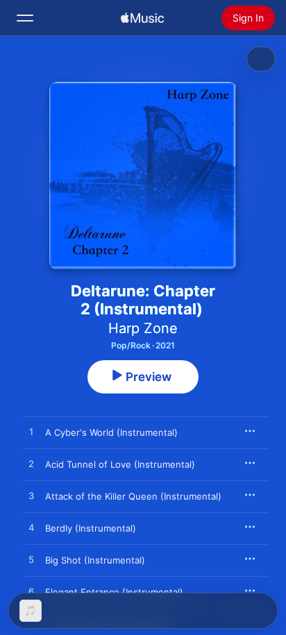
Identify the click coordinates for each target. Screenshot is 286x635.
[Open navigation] (25, 18)
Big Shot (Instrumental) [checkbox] (95, 560)
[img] (142, 18)
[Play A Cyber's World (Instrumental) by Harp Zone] (31, 432)
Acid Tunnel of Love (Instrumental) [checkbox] (120, 464)
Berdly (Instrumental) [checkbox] (90, 528)
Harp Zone (143, 328)
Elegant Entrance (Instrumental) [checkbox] (114, 592)
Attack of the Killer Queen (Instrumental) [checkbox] (133, 496)
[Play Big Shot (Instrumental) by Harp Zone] (31, 560)
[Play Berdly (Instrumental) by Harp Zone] (31, 528)
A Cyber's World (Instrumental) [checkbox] (111, 432)
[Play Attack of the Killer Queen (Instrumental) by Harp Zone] (31, 496)
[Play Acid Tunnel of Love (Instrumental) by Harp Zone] (31, 464)
